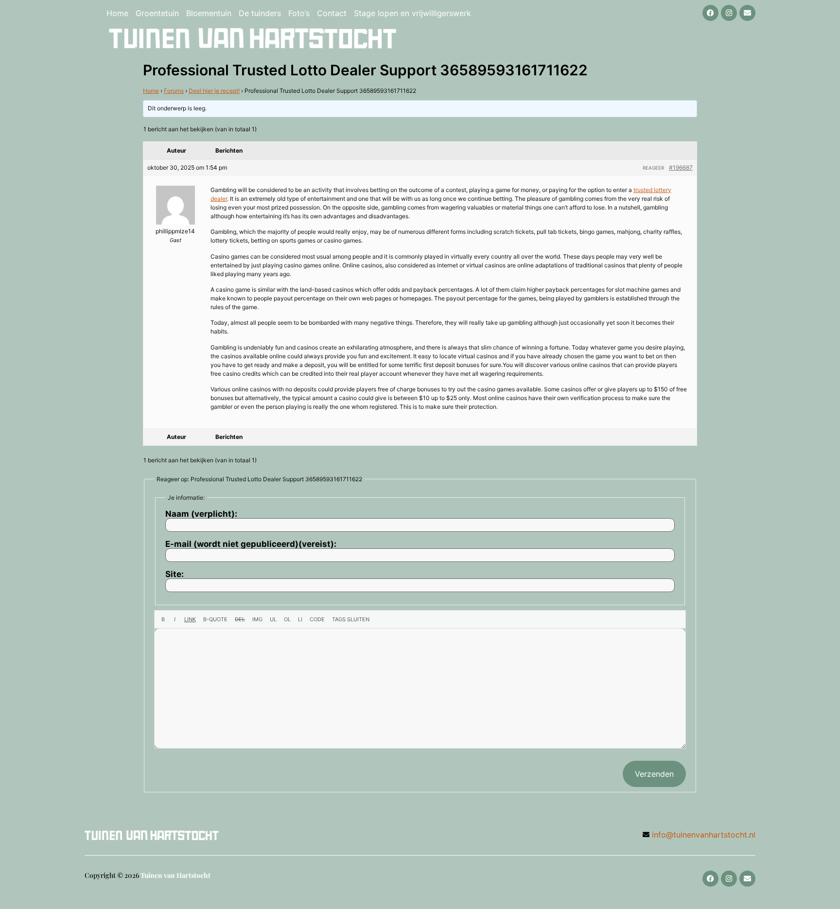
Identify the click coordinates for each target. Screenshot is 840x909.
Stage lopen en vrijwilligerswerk (412, 13)
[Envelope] (747, 13)
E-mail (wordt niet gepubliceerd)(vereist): (250, 544)
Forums (174, 90)
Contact (332, 13)
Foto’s (299, 13)
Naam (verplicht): (201, 514)
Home (117, 13)
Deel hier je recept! (214, 90)
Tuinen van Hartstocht (175, 875)
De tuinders (260, 13)
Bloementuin (208, 13)
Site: (174, 574)
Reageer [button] (653, 168)
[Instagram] (729, 13)
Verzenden (654, 774)
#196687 (681, 167)
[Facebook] (710, 13)
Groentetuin (157, 13)
